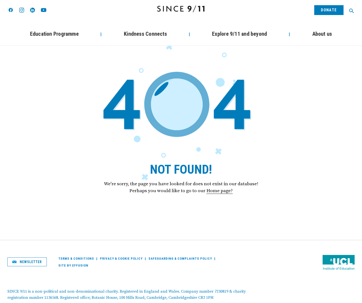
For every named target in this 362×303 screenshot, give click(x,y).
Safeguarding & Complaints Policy (180, 258)
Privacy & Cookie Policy (121, 258)
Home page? (219, 191)
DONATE (329, 10)
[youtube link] (43, 10)
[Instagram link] (21, 10)
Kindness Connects (145, 34)
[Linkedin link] (32, 10)
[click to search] (351, 11)
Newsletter (30, 262)
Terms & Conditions (76, 258)
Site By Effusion (73, 265)
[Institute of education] (339, 263)
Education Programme (54, 34)
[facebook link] (11, 10)
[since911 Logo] (181, 9)
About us (322, 34)
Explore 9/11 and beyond (239, 34)
